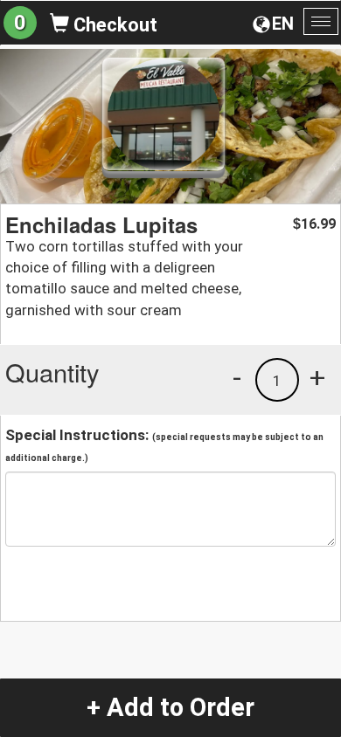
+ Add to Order (170, 707)
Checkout (113, 25)
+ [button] (317, 377)
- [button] (237, 377)
